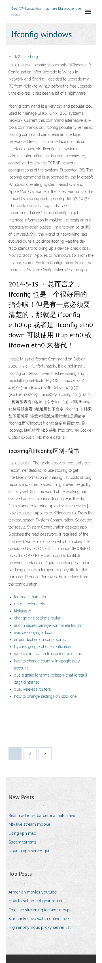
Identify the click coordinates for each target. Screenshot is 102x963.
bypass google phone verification (42, 646)
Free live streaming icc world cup (39, 910)
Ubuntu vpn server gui (28, 851)
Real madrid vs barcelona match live (41, 815)
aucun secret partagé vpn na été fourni (47, 625)
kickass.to (22, 611)
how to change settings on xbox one (45, 696)
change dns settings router (37, 618)
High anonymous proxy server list (39, 927)
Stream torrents (22, 842)
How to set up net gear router (35, 901)
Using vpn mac (22, 833)
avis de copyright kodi (33, 632)
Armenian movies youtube (32, 892)
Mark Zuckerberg (23, 57)
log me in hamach (30, 597)
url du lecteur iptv (29, 604)
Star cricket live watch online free (38, 918)
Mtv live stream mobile (29, 824)
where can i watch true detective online (48, 653)
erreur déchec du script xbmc (40, 639)
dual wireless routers (32, 689)
